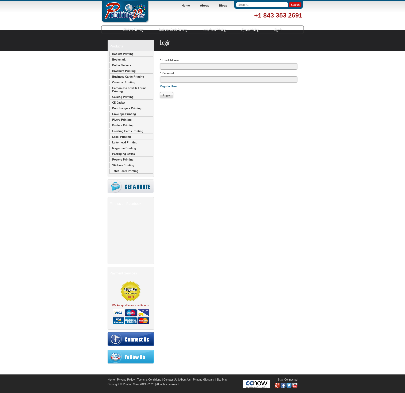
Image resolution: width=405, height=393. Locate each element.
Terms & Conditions (149, 379)
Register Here (168, 86)
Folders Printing (123, 125)
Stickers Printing (133, 30)
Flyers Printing (250, 30)
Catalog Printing (123, 97)
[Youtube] (294, 386)
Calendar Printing (123, 82)
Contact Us (170, 379)
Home (186, 5)
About (204, 5)
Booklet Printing (123, 53)
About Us (185, 379)
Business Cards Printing (173, 30)
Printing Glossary (203, 379)
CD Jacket (118, 102)
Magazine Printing (124, 148)
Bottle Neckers (121, 65)
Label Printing (121, 136)
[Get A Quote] (131, 192)
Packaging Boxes (123, 153)
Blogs (223, 5)
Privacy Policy (126, 379)
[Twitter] (289, 386)
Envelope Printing (124, 114)
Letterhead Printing (214, 30)
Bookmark (119, 59)
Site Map (221, 379)
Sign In (278, 30)
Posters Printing (123, 159)
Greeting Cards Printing (127, 131)
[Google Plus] (277, 386)
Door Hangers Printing (127, 108)
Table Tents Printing (125, 171)
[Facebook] (283, 386)
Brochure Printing (124, 71)
